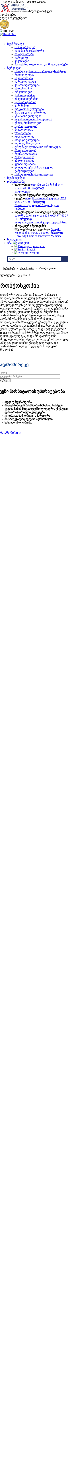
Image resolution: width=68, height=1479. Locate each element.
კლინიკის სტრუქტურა (29, 50)
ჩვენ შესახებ (15, 43)
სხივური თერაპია (26, 98)
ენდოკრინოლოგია (28, 122)
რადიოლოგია (24, 74)
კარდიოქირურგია (27, 85)
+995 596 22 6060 (35, 1)
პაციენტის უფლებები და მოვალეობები (41, 64)
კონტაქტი (21, 57)
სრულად (38, 188)
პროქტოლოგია (25, 150)
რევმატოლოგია (26, 153)
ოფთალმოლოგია (27, 143)
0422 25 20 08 (40, 232)
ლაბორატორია (25, 102)
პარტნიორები (24, 54)
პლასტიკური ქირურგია (30, 112)
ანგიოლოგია (24, 78)
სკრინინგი (22, 105)
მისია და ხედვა (25, 47)
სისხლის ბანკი (24, 157)
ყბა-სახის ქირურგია (28, 115)
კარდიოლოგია (25, 81)
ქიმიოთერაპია (25, 95)
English (31, 249)
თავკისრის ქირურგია (29, 109)
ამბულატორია (24, 160)
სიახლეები (14, 239)
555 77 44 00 (22, 188)
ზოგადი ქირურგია (27, 140)
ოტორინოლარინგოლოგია (33, 119)
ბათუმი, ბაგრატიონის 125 (32, 215)
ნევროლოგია (24, 129)
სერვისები (14, 67)
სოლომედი (22, 191)
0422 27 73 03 (23, 201)
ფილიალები (15, 181)
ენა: (10, 242)
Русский (33, 252)
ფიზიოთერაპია (25, 164)
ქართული (38, 246)
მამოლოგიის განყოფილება (34, 174)
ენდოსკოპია (23, 88)
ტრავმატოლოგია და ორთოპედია (38, 146)
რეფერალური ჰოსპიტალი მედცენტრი (41, 222)
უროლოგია (23, 133)
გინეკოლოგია (24, 136)
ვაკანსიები (22, 61)
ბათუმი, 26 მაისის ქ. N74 (47, 184)
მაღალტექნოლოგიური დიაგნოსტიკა (40, 71)
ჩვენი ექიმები (16, 177)
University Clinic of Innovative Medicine (38, 235)
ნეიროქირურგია (26, 126)
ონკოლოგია (23, 91)
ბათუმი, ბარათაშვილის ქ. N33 (45, 198)
